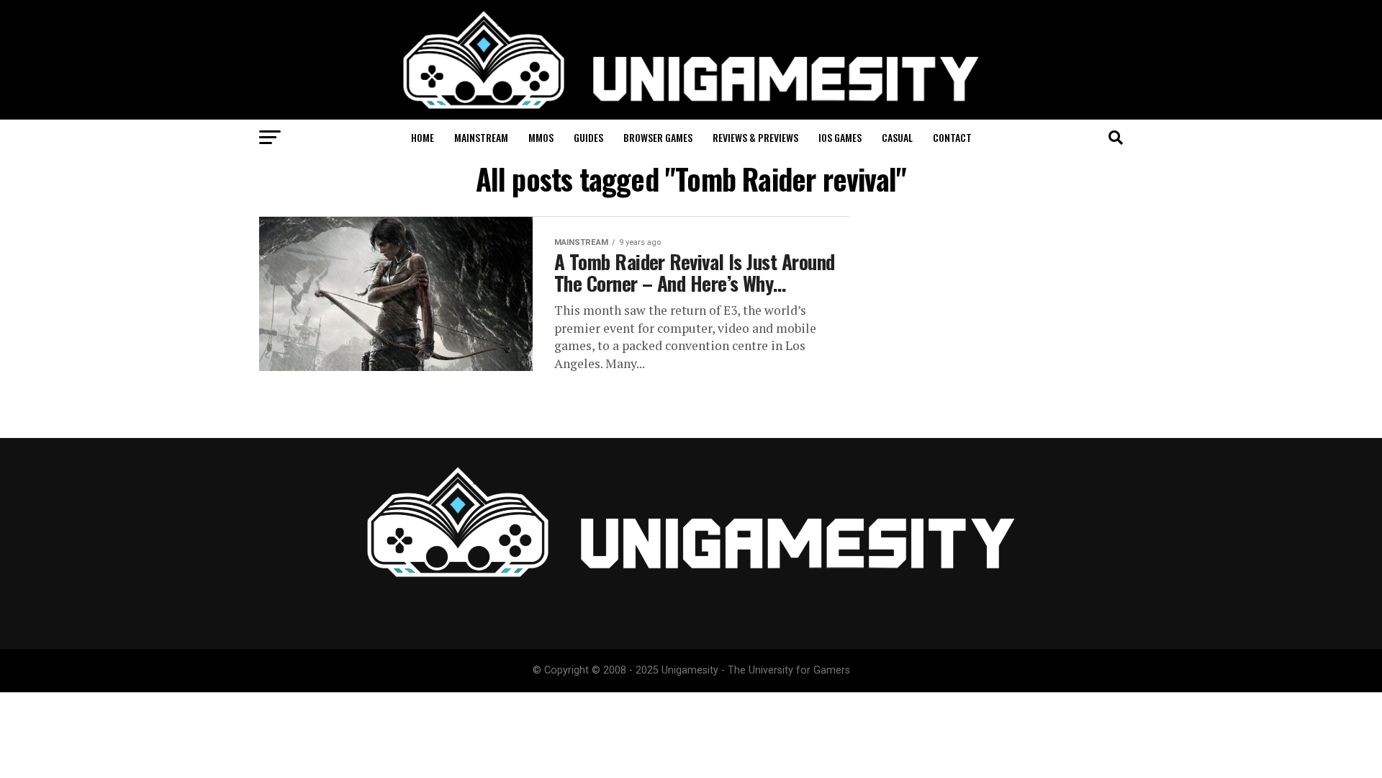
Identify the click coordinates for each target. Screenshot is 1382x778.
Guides (588, 137)
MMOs (541, 137)
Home (422, 137)
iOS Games (840, 137)
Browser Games (657, 137)
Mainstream (481, 137)
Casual (897, 137)
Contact (952, 137)
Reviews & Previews (755, 137)
